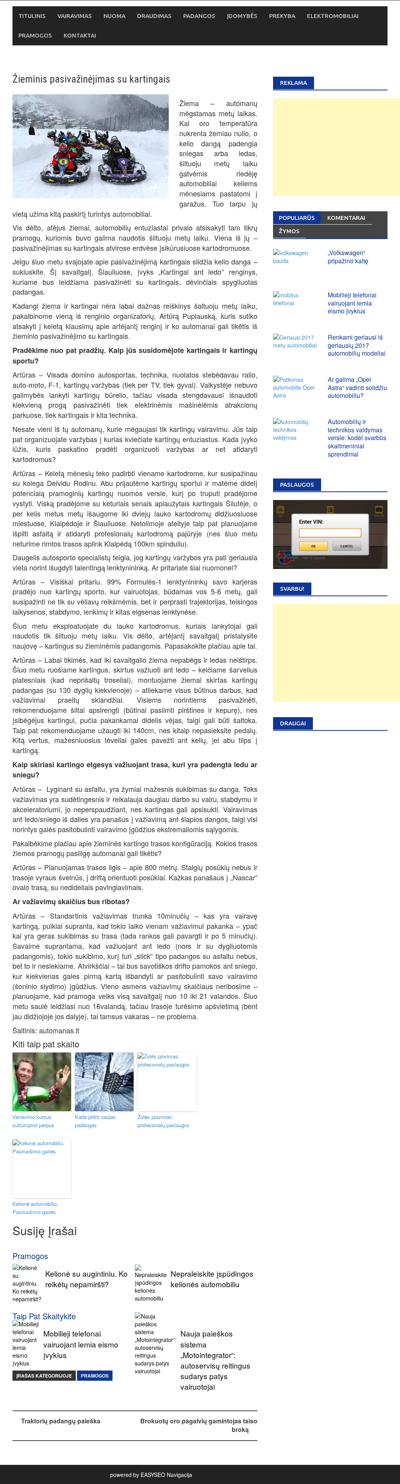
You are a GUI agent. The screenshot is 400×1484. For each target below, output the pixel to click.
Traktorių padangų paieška (60, 1420)
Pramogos (35, 35)
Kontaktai (80, 35)
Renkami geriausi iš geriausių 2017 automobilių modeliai (357, 345)
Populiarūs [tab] (297, 217)
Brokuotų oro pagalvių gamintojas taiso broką (198, 1425)
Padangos (199, 16)
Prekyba (282, 16)
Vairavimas (74, 16)
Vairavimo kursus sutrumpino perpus (33, 1121)
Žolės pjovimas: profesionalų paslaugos (163, 1121)
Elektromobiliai (333, 16)
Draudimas (154, 16)
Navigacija (179, 1475)
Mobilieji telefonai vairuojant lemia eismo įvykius (352, 303)
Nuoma (114, 16)
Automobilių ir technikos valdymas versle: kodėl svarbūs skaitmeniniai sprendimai (357, 438)
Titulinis (32, 16)
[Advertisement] (336, 147)
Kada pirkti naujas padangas (95, 1121)
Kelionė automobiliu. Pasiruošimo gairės (35, 1208)
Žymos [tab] (289, 231)
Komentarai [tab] (346, 217)
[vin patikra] (330, 534)
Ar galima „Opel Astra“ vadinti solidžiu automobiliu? (357, 387)
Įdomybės (242, 16)
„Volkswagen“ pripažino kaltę (348, 256)
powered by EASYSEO (137, 1475)
